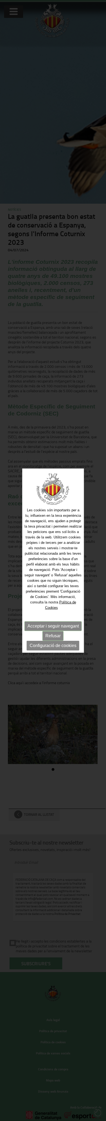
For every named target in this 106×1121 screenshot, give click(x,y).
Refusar (53, 635)
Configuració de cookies (53, 645)
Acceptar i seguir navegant (53, 626)
